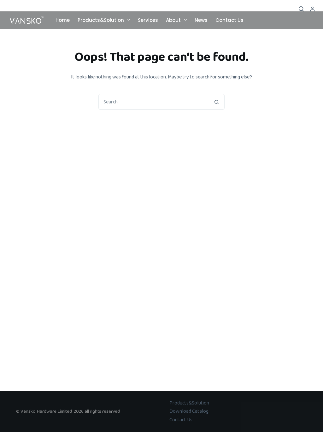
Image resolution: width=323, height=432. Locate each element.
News (201, 20)
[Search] (301, 8)
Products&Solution (101, 20)
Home (63, 20)
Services (148, 20)
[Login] (312, 9)
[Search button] (216, 102)
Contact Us (229, 20)
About (173, 20)
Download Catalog (188, 411)
